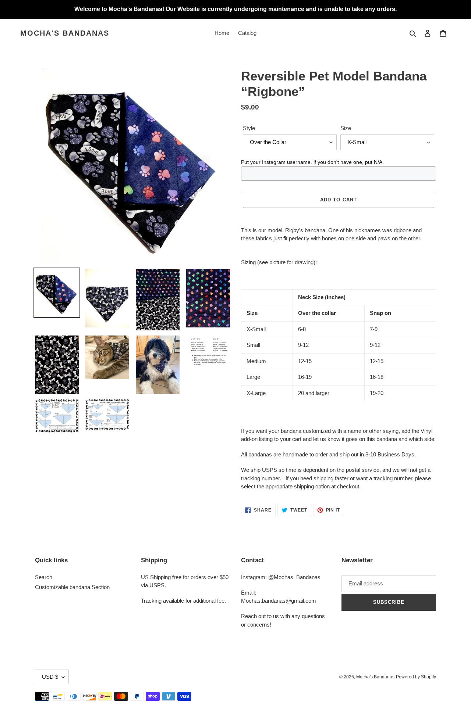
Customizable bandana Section (72, 587)
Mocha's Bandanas (64, 33)
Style (249, 128)
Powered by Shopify (416, 676)
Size (345, 128)
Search (43, 577)
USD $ (50, 677)
